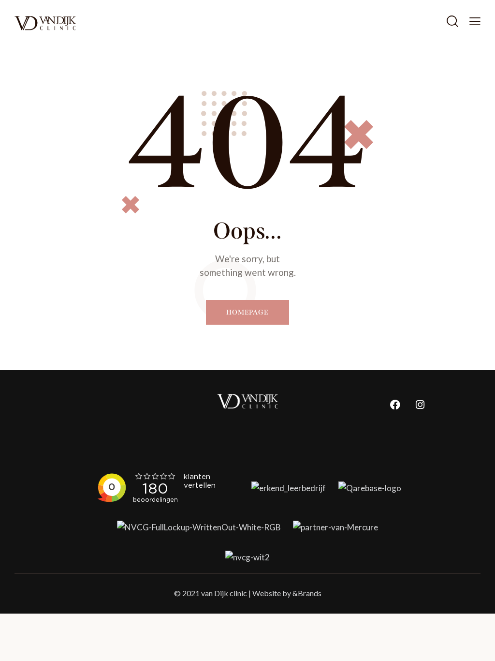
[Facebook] (395, 404)
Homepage (247, 312)
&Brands (306, 593)
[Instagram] (420, 404)
